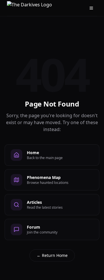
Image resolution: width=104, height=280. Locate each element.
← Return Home (52, 255)
